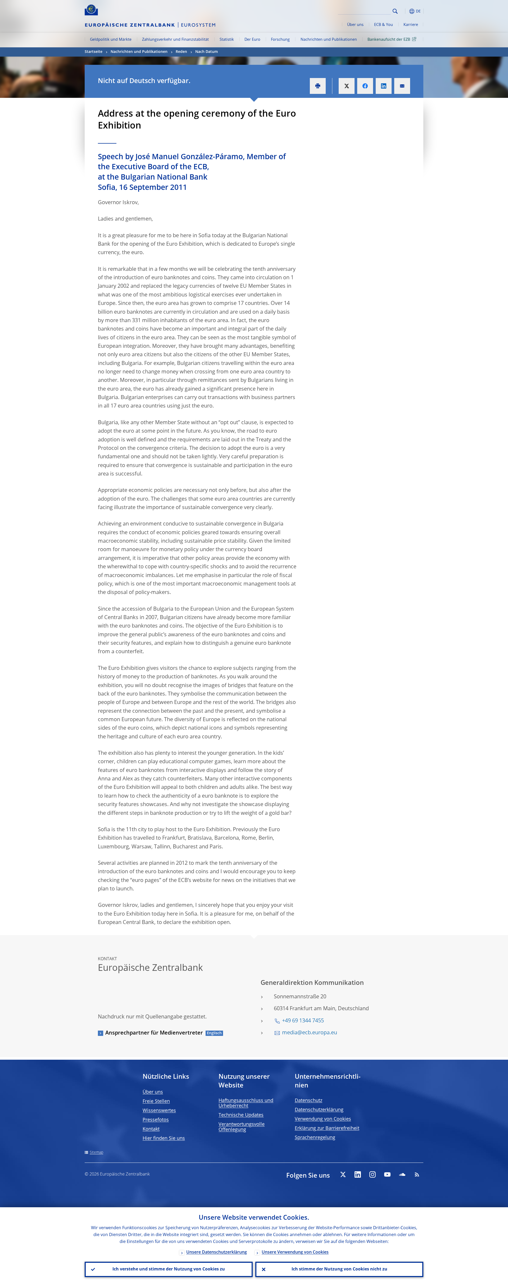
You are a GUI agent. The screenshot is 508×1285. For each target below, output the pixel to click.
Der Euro (252, 40)
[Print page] (318, 86)
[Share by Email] (402, 86)
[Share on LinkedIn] (384, 86)
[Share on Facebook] (365, 86)
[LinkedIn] (357, 1174)
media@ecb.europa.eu (309, 1033)
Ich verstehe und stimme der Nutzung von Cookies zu (168, 1269)
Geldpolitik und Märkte (110, 40)
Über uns (355, 25)
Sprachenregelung (315, 1137)
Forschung (280, 40)
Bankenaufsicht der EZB (389, 40)
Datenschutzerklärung (319, 1110)
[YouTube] (387, 1174)
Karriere (410, 25)
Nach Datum (206, 52)
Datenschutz (308, 1100)
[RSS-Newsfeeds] (417, 1174)
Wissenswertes (159, 1110)
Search (395, 11)
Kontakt (151, 1129)
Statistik (227, 40)
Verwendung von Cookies (323, 1119)
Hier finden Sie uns (164, 1138)
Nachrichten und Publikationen (329, 40)
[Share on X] (347, 86)
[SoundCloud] (402, 1174)
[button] (404, 11)
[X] (343, 1174)
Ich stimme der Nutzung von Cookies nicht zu (339, 1269)
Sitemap (96, 1152)
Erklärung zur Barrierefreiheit (327, 1128)
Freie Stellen (156, 1101)
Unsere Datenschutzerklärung (216, 1252)
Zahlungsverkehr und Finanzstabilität (175, 40)
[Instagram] (372, 1174)
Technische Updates (241, 1115)
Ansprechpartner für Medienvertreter (154, 1033)
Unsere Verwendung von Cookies (295, 1252)
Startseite (93, 52)
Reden (181, 52)
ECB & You (383, 25)
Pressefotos (156, 1120)
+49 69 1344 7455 (303, 1021)
